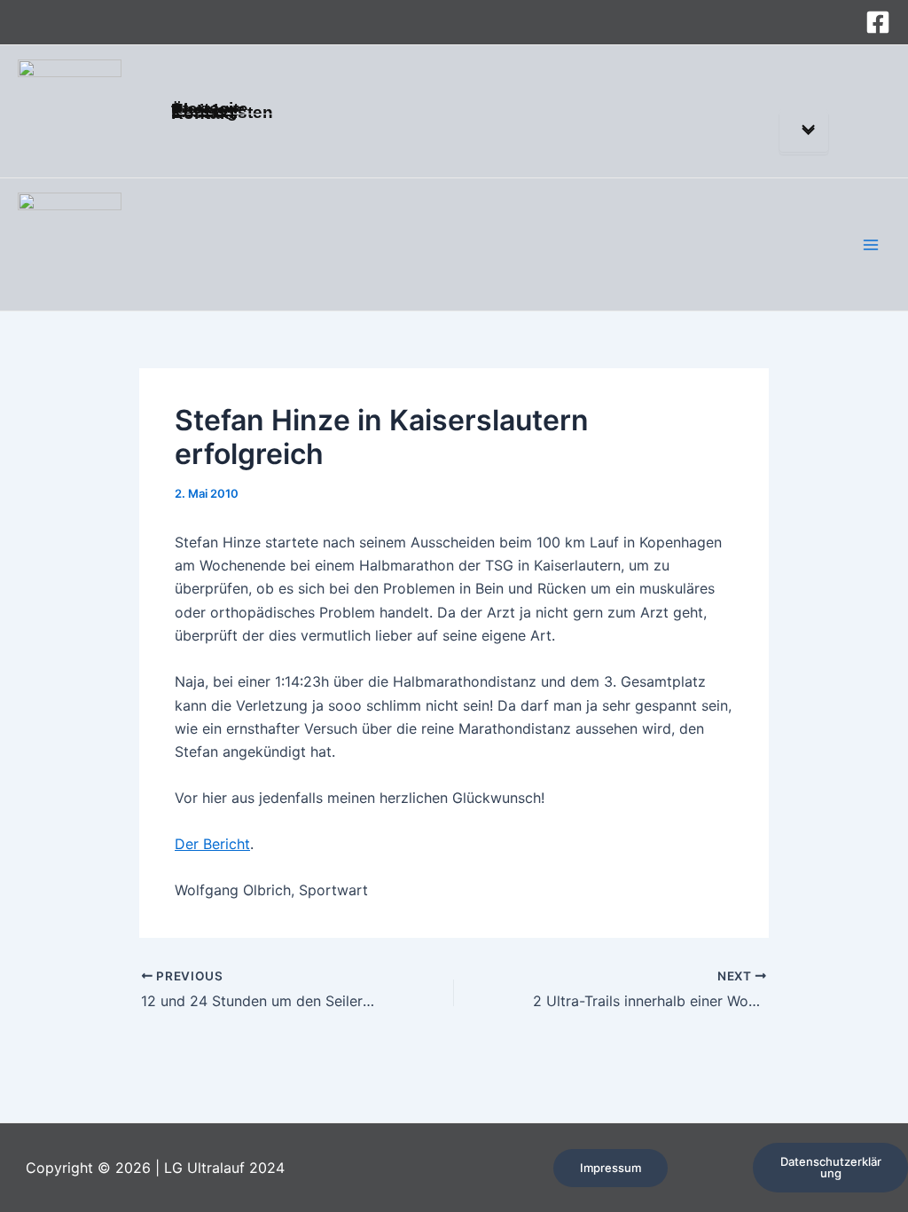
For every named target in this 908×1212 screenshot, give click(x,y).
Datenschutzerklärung (830, 1167)
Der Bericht (212, 844)
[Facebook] (877, 22)
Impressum (610, 1168)
